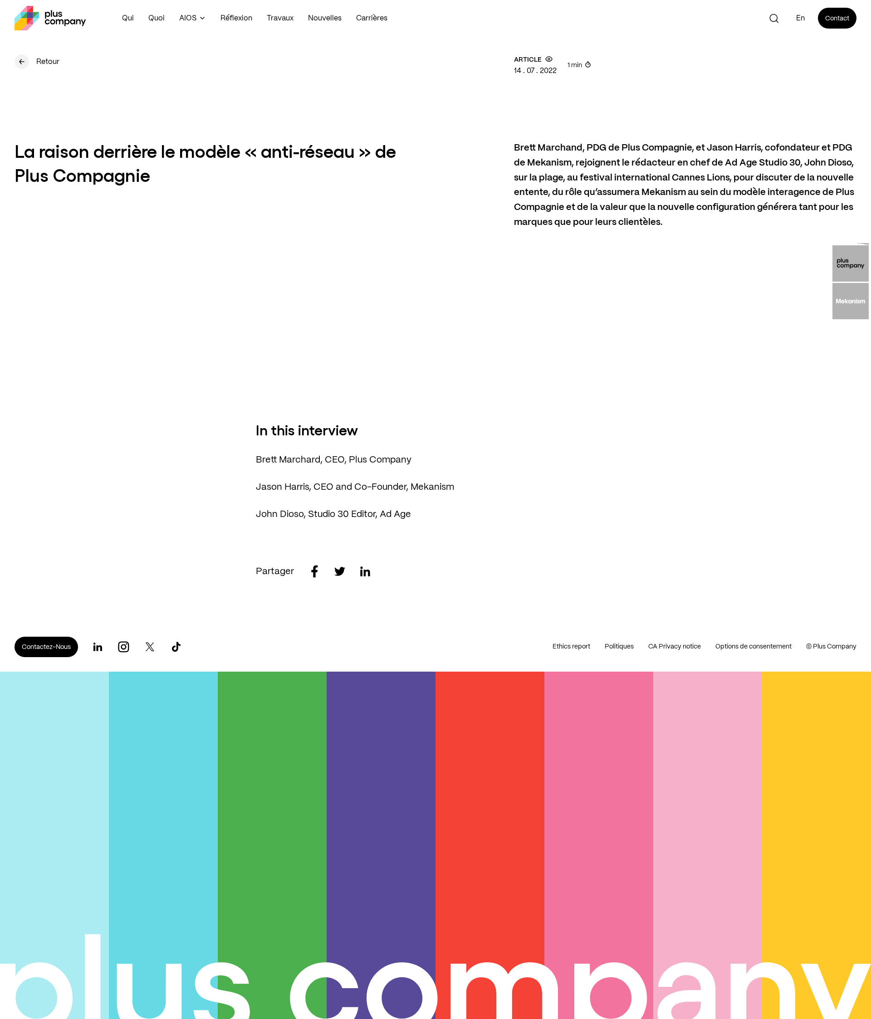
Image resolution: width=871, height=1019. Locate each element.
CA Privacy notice (674, 647)
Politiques (619, 647)
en (800, 18)
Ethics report (571, 647)
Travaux (280, 18)
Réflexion (236, 18)
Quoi (156, 18)
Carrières (371, 18)
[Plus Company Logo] (50, 18)
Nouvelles (325, 18)
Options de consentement (753, 647)
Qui (128, 18)
